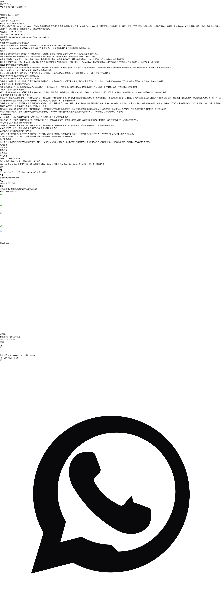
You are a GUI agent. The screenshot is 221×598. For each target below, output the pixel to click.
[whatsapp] (110, 218)
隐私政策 (3, 150)
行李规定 (3, 153)
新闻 (20, 7)
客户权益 (11, 189)
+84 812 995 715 (7, 183)
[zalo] (110, 228)
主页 (2, 7)
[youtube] (110, 208)
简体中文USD (13, 15)
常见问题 (3, 156)
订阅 (2, 342)
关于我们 (7, 7)
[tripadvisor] (110, 236)
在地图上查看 (40, 172)
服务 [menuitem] (13, 7)
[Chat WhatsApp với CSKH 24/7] (110, 488)
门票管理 (3, 15)
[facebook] (110, 198)
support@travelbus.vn (9, 178)
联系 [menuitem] (16, 7)
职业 (24, 7)
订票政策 (3, 147)
